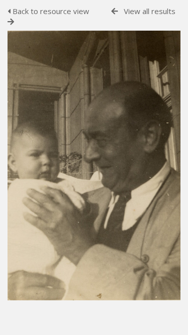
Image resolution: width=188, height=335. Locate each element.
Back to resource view (50, 11)
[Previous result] (114, 11)
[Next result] (11, 22)
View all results (149, 11)
